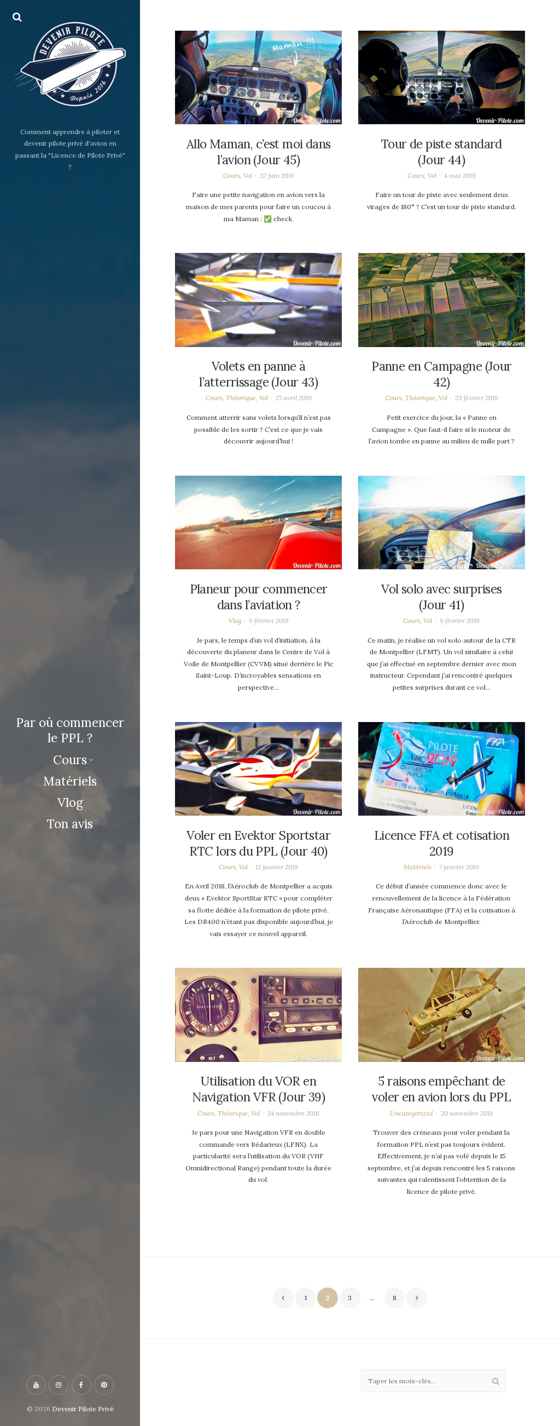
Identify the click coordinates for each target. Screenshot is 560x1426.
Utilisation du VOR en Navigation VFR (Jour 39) (258, 1089)
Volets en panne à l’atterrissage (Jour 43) (258, 374)
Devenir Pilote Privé (83, 1409)
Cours (70, 759)
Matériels (70, 781)
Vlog (70, 802)
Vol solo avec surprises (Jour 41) (441, 597)
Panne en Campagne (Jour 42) (441, 374)
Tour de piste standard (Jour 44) (441, 152)
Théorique (241, 398)
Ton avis (70, 824)
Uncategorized (411, 1113)
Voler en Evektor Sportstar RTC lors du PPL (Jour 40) (258, 843)
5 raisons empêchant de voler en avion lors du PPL (441, 1089)
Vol (247, 175)
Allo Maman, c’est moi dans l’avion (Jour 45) (258, 152)
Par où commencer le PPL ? (70, 730)
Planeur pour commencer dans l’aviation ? (259, 597)
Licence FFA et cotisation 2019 (441, 843)
